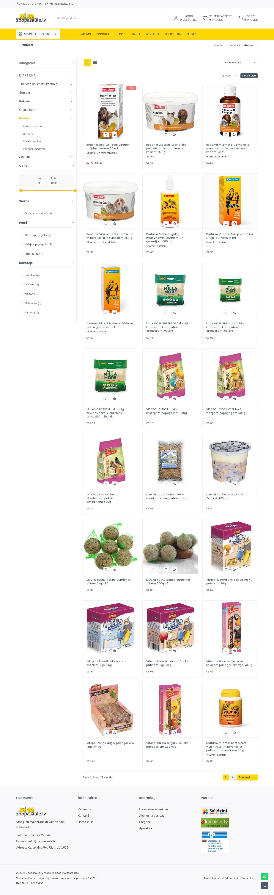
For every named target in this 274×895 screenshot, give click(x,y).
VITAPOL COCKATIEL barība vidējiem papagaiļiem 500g (225, 411)
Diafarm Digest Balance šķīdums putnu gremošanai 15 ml (109, 325)
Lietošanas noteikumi (154, 809)
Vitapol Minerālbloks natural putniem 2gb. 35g (106, 663)
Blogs (120, 34)
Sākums (85, 34)
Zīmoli (135, 34)
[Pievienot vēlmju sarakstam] (106, 134)
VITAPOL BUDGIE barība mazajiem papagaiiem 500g (166, 411)
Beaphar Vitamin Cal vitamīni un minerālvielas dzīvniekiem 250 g (109, 236)
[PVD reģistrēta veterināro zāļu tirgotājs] (215, 841)
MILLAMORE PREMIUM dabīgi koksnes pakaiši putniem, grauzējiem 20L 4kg (105, 413)
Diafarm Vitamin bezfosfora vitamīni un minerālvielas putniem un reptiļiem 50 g (226, 746)
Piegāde (192, 34)
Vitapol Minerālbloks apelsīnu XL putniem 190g (229, 581)
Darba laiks (86, 822)
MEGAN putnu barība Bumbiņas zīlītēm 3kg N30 (108, 581)
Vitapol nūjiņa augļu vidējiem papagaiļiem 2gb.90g (167, 745)
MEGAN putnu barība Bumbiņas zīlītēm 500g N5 (168, 581)
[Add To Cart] (114, 134)
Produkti (103, 34)
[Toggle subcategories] (71, 75)
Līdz (53, 177)
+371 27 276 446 (40, 835)
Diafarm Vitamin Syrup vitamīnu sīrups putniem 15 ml (229, 236)
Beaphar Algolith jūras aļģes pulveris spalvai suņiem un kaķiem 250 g (166, 148)
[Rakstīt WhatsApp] (264, 876)
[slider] (20, 190)
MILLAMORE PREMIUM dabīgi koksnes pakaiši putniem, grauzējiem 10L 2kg (225, 327)
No (39, 177)
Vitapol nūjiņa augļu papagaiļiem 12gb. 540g (110, 745)
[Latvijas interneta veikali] (215, 822)
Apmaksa (145, 828)
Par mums (85, 809)
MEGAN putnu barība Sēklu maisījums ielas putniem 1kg (166, 496)
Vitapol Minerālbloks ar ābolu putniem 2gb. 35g (167, 663)
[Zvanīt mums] (264, 885)
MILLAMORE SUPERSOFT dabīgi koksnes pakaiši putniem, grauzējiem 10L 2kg (167, 327)
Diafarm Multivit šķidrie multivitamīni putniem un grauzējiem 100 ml (164, 237)
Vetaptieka (173, 34)
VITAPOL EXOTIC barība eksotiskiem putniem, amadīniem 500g (102, 498)
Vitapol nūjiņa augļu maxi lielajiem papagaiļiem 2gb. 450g (229, 663)
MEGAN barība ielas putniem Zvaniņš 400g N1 (226, 496)
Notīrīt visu (249, 75)
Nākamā (245, 777)
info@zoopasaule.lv (42, 841)
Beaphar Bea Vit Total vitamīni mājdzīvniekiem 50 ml (108, 146)
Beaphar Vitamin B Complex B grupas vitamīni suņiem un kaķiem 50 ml (227, 148)
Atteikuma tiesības (152, 815)
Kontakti (152, 34)
